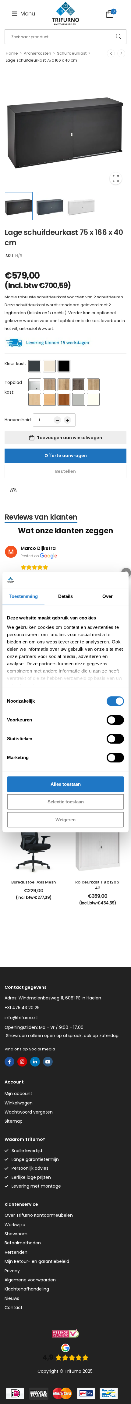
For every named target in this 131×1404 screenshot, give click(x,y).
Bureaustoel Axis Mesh (33, 882)
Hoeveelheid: (18, 420)
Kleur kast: (15, 364)
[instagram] (22, 1062)
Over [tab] (107, 596)
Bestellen (65, 471)
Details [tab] (65, 596)
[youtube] (48, 1062)
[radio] (35, 366)
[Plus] (67, 420)
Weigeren (65, 819)
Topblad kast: (13, 387)
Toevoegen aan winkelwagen (69, 438)
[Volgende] (121, 53)
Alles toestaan (66, 784)
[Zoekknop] (118, 37)
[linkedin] (35, 1062)
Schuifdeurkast (72, 53)
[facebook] (9, 1062)
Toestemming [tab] (23, 596)
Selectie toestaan (66, 801)
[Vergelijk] (13, 490)
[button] (23, 13)
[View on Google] (11, 552)
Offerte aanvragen (65, 456)
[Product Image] (65, 128)
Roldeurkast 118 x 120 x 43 (97, 884)
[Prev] (111, 53)
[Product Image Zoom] (116, 178)
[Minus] (57, 420)
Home (12, 53)
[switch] (115, 720)
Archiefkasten (37, 53)
